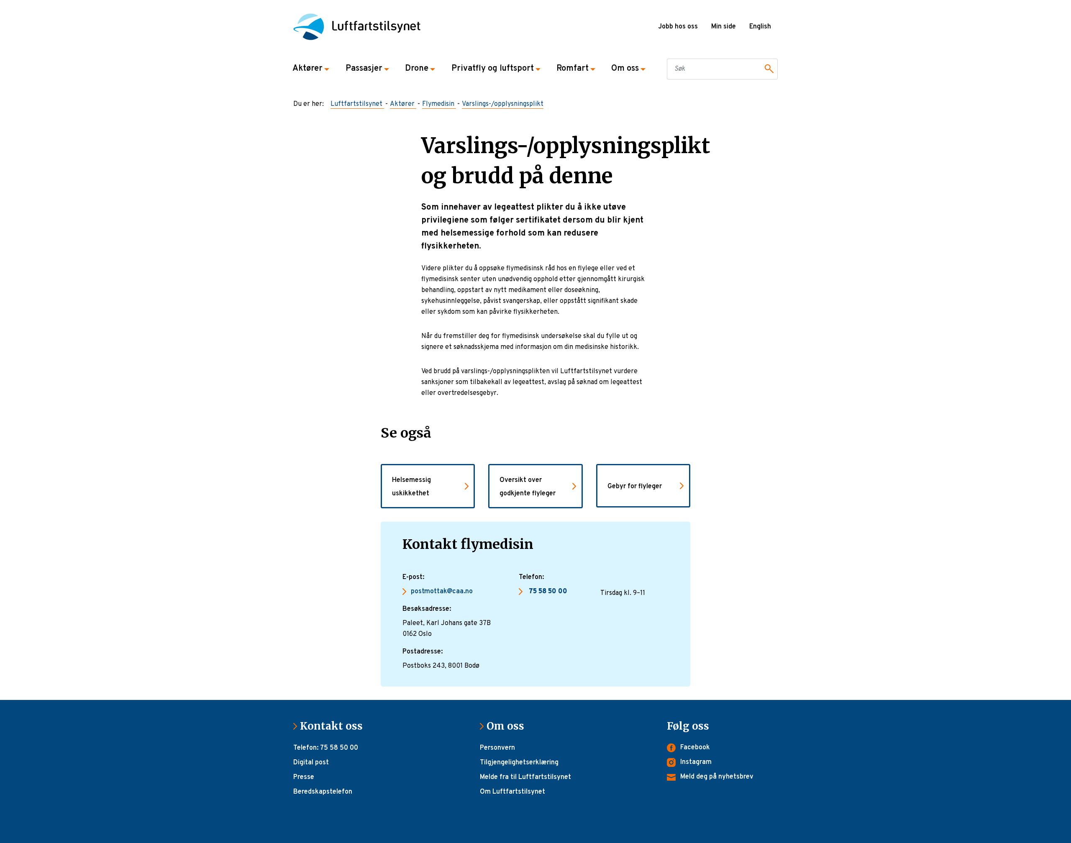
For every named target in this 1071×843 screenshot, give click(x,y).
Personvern (497, 748)
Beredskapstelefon (322, 792)
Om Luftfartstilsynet (512, 792)
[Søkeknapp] (768, 69)
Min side (723, 27)
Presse (303, 777)
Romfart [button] (572, 68)
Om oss (508, 726)
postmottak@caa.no (442, 591)
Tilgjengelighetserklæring (519, 762)
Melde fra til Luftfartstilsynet (525, 777)
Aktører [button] (307, 68)
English (760, 27)
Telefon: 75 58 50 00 (325, 748)
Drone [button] (416, 68)
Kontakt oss (335, 726)
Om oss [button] (625, 68)
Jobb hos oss (678, 27)
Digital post (311, 762)
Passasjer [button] (364, 68)
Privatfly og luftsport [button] (492, 68)
